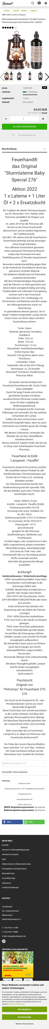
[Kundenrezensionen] (8, 29)
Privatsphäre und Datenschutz (14, 869)
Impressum (6, 883)
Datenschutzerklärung (16, 1004)
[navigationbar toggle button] (45, 3)
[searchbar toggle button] (32, 3)
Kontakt (5, 845)
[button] (6, 119)
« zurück (15, 11)
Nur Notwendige (24, 1017)
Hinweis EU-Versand (10, 854)
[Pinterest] (3, 942)
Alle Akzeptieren (24, 1009)
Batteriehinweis (8, 873)
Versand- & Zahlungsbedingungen (15, 850)
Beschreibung (9, 148)
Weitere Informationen (25, 1024)
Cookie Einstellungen (10, 887)
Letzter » (34, 11)
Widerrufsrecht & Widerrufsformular (16, 864)
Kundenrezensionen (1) (14, 763)
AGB (4, 859)
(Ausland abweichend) (30, 95)
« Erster (6, 11)
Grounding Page (8, 878)
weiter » (24, 11)
